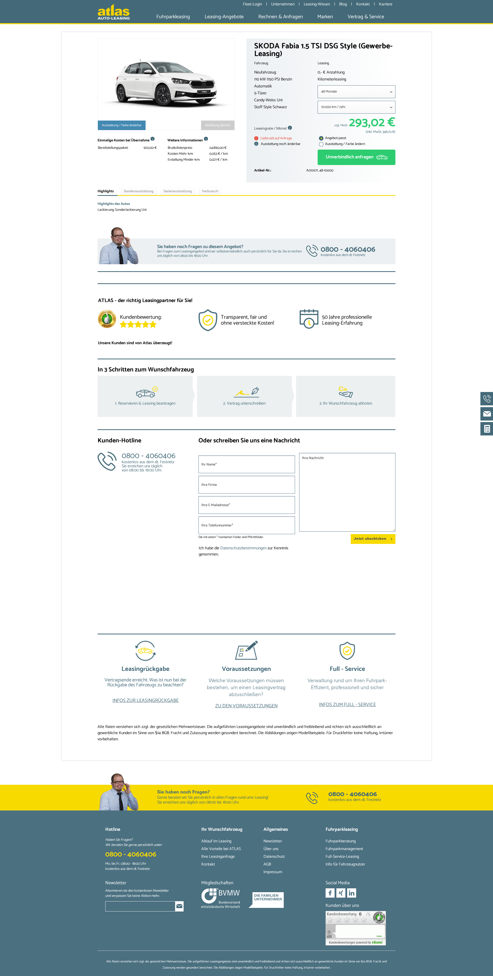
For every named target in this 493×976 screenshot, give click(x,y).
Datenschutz (274, 856)
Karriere (385, 4)
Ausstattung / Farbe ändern (344, 144)
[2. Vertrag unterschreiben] (246, 396)
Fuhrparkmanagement (344, 848)
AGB (267, 864)
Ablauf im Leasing (216, 841)
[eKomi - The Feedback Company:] (357, 928)
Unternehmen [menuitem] (283, 4)
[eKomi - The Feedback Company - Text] (156, 319)
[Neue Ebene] (145, 677)
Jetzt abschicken (370, 539)
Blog (343, 4)
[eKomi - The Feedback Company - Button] (107, 320)
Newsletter (272, 841)
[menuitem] (173, 17)
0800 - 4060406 (352, 794)
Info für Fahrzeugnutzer (345, 864)
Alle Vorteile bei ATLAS (221, 848)
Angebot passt (335, 138)
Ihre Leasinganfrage (218, 856)
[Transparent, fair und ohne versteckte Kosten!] (246, 322)
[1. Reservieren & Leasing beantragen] (147, 396)
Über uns (271, 848)
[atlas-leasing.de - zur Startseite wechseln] (114, 12)
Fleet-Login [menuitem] (252, 4)
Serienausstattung (178, 191)
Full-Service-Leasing (342, 856)
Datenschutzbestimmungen (243, 548)
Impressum (272, 872)
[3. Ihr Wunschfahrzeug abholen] (345, 396)
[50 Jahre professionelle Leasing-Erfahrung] (347, 322)
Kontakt (363, 4)
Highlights (106, 191)
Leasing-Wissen (317, 4)
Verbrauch (210, 191)
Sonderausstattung (139, 191)
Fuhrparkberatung (341, 841)
